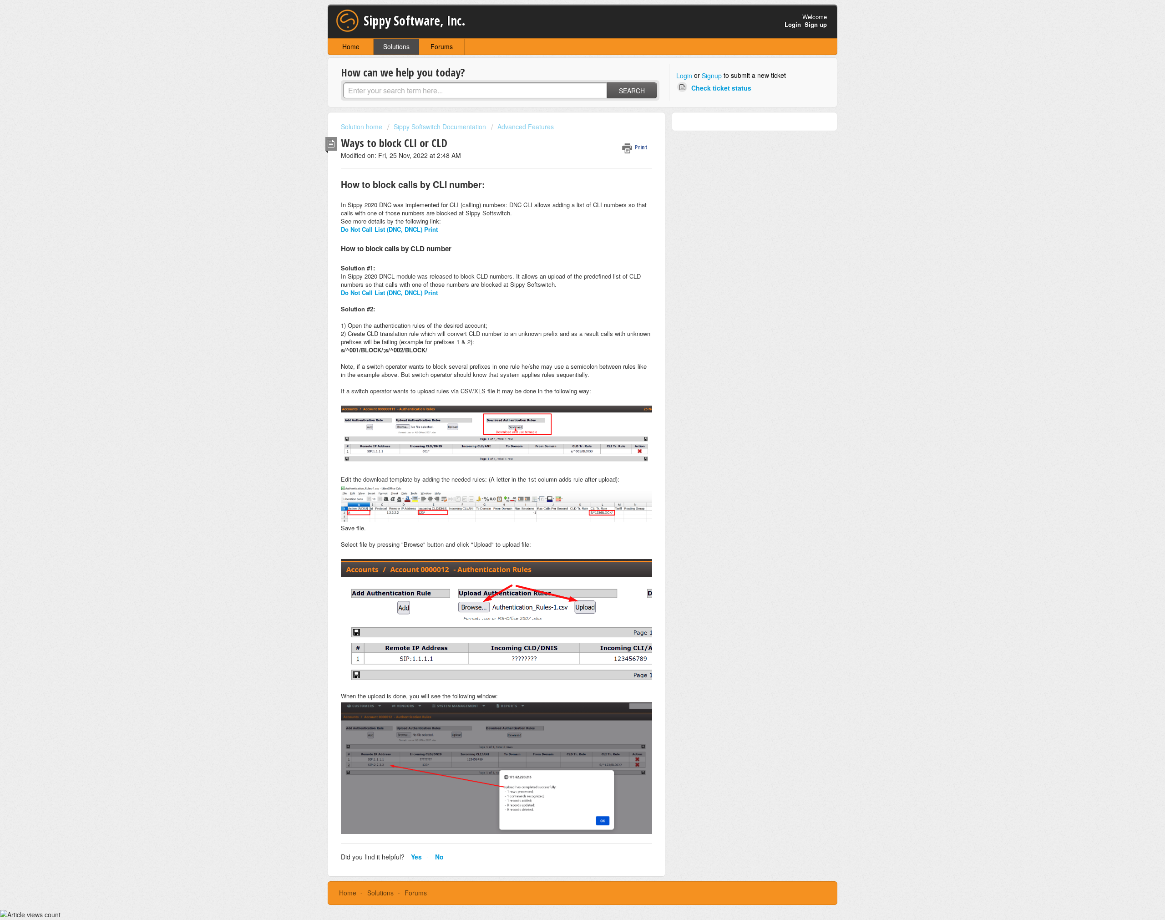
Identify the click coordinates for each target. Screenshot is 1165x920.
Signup (712, 75)
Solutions (396, 46)
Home (351, 46)
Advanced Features (525, 126)
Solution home (362, 126)
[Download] (565, 348)
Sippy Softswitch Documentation (440, 126)
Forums (442, 46)
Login (684, 75)
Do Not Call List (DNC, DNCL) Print (389, 229)
